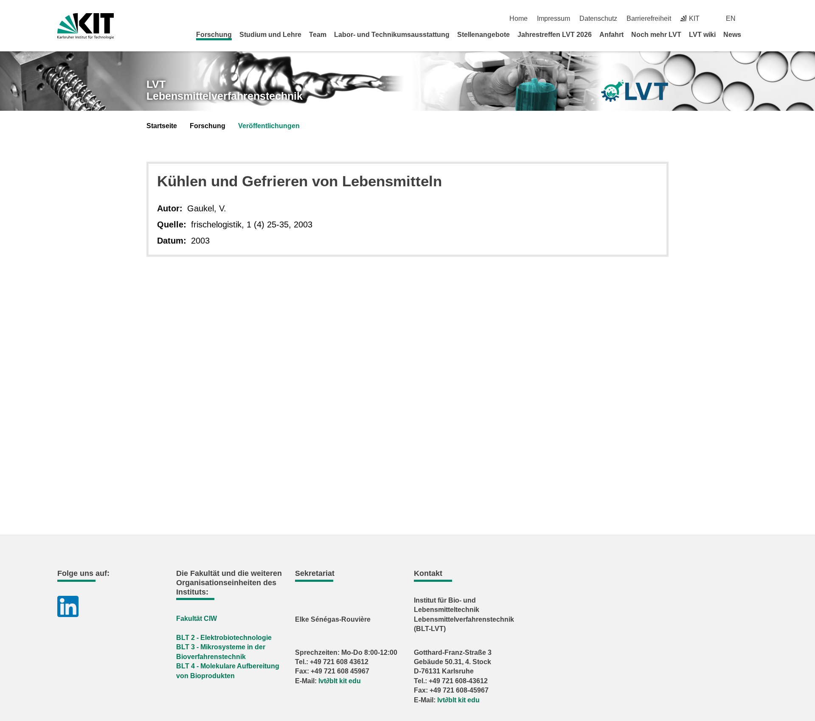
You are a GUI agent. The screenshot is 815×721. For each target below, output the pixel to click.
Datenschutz (598, 18)
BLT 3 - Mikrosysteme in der (220, 647)
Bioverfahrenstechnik (211, 656)
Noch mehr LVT (656, 34)
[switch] (754, 18)
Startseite (161, 125)
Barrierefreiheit (649, 18)
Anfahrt (611, 34)
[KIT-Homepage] (85, 26)
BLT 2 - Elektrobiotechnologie (224, 637)
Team (317, 34)
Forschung (214, 34)
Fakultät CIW (196, 618)
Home (518, 18)
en (731, 18)
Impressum (553, 18)
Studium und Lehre (270, 34)
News (732, 34)
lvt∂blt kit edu (339, 681)
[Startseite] (755, 34)
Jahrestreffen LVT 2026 (554, 34)
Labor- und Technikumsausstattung (392, 34)
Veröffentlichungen (269, 125)
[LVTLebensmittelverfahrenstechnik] (635, 91)
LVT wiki (702, 34)
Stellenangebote (483, 34)
